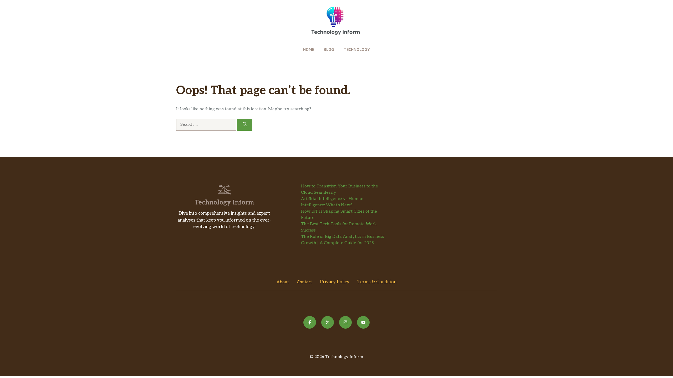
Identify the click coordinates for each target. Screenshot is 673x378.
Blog (329, 49)
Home (308, 49)
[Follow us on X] (327, 322)
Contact (304, 282)
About (283, 282)
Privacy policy (334, 282)
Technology (357, 49)
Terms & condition (376, 282)
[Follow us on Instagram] (345, 322)
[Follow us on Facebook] (309, 322)
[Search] (244, 125)
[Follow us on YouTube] (363, 322)
